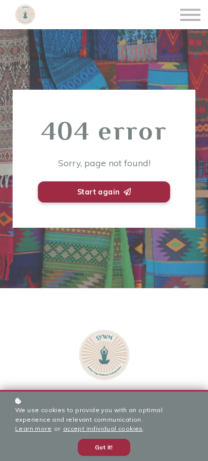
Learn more (33, 428)
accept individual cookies (103, 428)
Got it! (104, 447)
